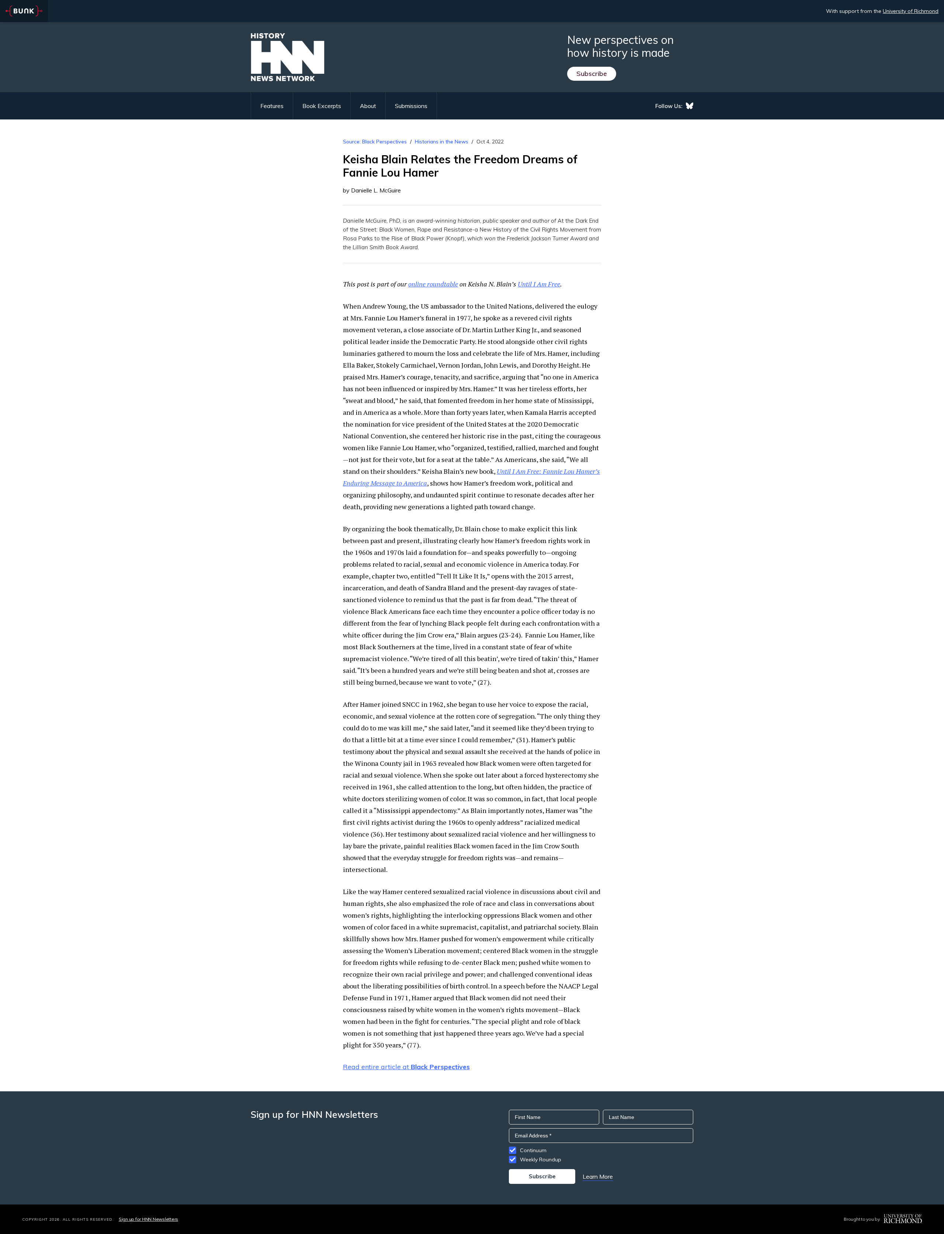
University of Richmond (910, 11)
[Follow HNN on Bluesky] (689, 106)
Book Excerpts (321, 106)
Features (272, 106)
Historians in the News (441, 141)
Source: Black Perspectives (375, 141)
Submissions (411, 106)
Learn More (598, 1176)
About (368, 106)
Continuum (533, 1150)
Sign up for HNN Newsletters (148, 1219)
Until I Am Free (539, 283)
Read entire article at (406, 1067)
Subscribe (591, 73)
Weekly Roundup (540, 1159)
